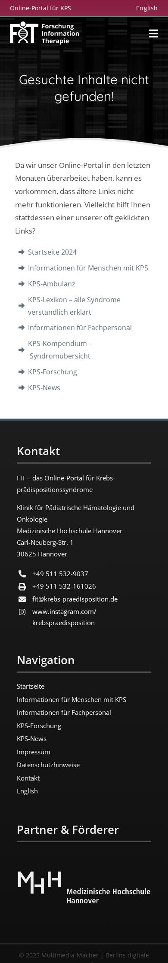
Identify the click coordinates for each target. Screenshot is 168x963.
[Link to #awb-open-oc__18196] (153, 33)
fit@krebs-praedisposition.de (75, 599)
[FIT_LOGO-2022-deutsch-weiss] (44, 25)
